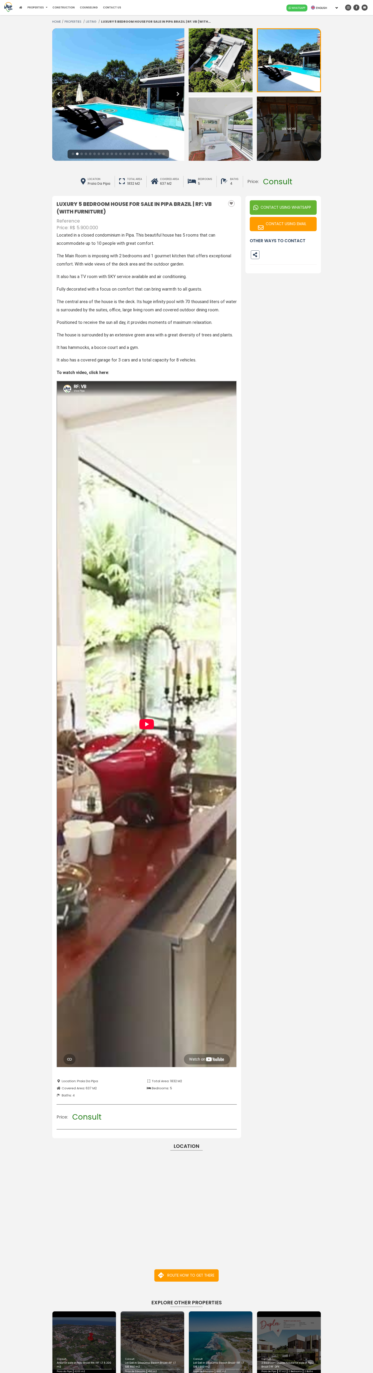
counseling (89, 7)
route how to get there (190, 1275)
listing (91, 21)
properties (35, 7)
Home (56, 21)
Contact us (112, 7)
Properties (73, 21)
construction (63, 7)
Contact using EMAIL (286, 223)
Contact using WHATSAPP (286, 207)
